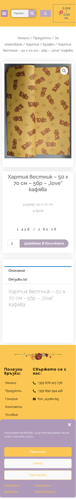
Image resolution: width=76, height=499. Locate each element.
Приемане (38, 452)
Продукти (42, 38)
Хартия (32, 44)
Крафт (48, 44)
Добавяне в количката (44, 243)
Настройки (38, 475)
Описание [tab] (16, 271)
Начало (23, 38)
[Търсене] (32, 13)
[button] (69, 424)
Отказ (38, 463)
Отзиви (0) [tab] (17, 279)
